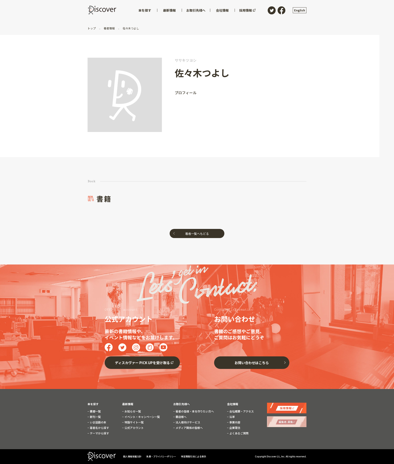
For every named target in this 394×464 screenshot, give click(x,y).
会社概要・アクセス (241, 411)
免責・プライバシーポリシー (161, 456)
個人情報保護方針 (132, 456)
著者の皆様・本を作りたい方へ (194, 411)
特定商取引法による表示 (193, 456)
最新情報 (127, 404)
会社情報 (232, 404)
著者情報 (109, 28)
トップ (92, 28)
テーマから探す (99, 433)
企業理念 (234, 427)
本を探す (93, 404)
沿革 (232, 416)
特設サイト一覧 (134, 422)
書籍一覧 (95, 411)
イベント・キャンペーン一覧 (142, 416)
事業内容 (234, 422)
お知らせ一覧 (132, 411)
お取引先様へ (181, 404)
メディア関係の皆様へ (189, 427)
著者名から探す (99, 427)
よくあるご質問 (239, 433)
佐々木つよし (130, 28)
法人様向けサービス (187, 422)
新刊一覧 (95, 416)
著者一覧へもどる (197, 233)
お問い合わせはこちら (252, 362)
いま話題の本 (97, 422)
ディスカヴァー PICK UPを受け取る (142, 362)
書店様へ (181, 416)
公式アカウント (134, 427)
